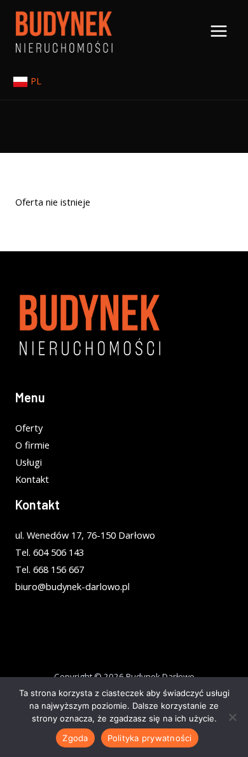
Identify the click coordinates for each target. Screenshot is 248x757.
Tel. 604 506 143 (49, 552)
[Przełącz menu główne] (218, 31)
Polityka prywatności (149, 738)
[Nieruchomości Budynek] (63, 31)
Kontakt (32, 479)
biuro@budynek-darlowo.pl (72, 586)
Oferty (29, 427)
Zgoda (75, 738)
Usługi (28, 462)
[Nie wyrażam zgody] (232, 717)
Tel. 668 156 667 (49, 569)
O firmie (32, 444)
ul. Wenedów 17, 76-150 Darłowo (85, 535)
